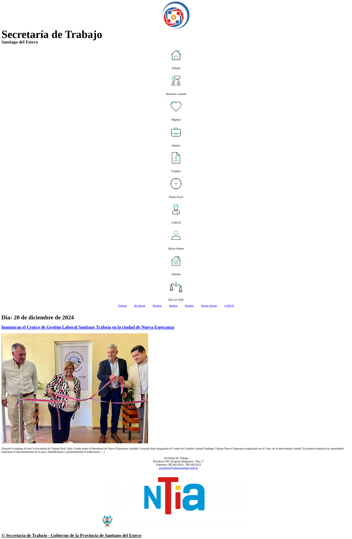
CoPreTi (229, 305)
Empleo (189, 305)
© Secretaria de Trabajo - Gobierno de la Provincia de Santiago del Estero (71, 535)
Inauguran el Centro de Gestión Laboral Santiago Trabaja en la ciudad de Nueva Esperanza (87, 327)
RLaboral (139, 305)
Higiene (157, 305)
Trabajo (122, 305)
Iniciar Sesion (209, 305)
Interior (173, 305)
